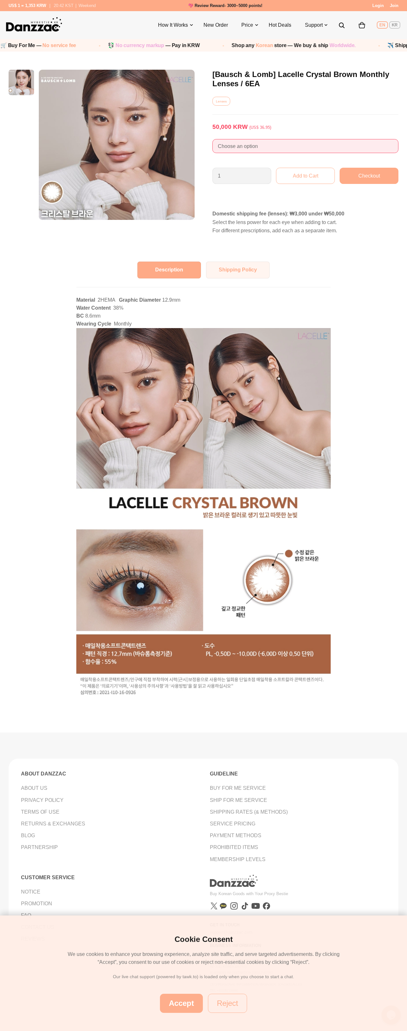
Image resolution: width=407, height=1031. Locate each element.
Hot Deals (280, 25)
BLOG (28, 835)
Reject (227, 1003)
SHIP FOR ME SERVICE (238, 800)
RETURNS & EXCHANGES (53, 823)
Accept (181, 1003)
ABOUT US (34, 788)
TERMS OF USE (40, 812)
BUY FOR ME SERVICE (238, 788)
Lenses (221, 101)
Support (314, 25)
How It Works (173, 25)
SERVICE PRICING (232, 823)
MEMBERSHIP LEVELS (238, 859)
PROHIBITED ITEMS (234, 847)
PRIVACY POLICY (42, 800)
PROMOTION (36, 903)
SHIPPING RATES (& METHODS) (249, 812)
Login (378, 5)
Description (169, 269)
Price (247, 25)
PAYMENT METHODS (235, 835)
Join (394, 5)
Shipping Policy (238, 269)
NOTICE (30, 891)
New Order (216, 25)
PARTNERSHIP (39, 847)
